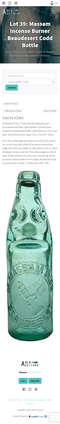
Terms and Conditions (34, 399)
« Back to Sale (11, 103)
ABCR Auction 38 (36, 51)
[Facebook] (5, 3)
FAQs (49, 399)
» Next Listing (49, 110)
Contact (30, 403)
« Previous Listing (12, 110)
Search (12, 87)
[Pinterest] (15, 3)
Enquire (35, 380)
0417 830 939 (34, 372)
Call (23, 380)
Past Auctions (20, 51)
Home (9, 51)
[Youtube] (11, 3)
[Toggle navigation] (53, 12)
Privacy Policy (15, 399)
